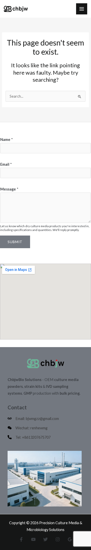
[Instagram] (57, 539)
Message (9, 189)
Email (6, 164)
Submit (15, 242)
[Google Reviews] (69, 539)
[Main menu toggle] (81, 8)
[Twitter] (45, 539)
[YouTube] (33, 539)
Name (6, 139)
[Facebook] (21, 539)
